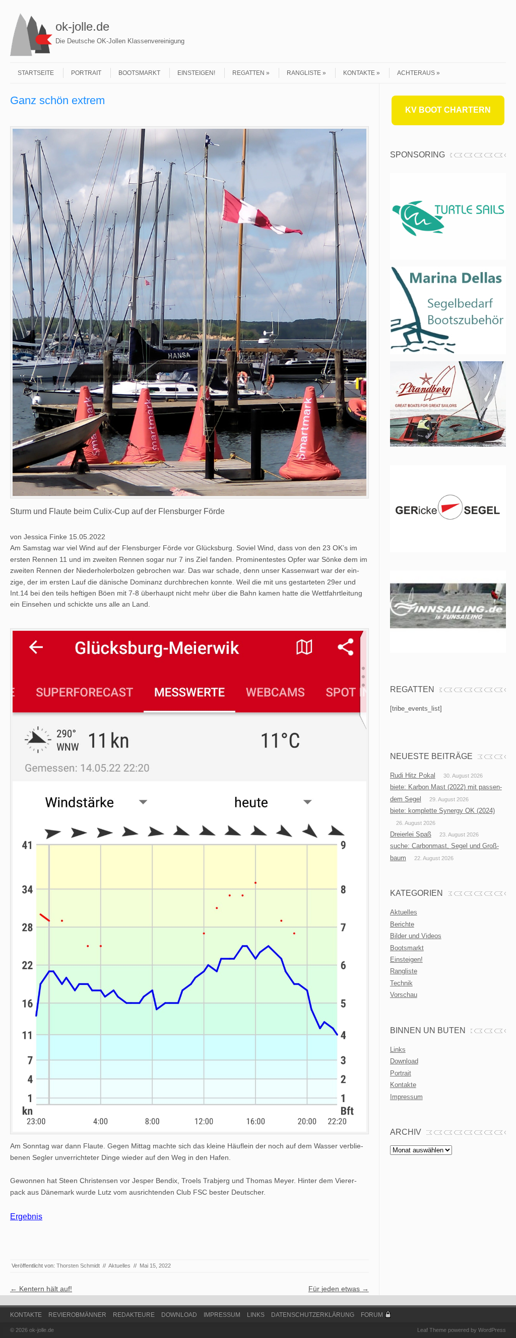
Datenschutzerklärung (312, 1314)
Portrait (86, 72)
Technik (401, 983)
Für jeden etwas (338, 1289)
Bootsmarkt (139, 72)
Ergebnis (26, 1216)
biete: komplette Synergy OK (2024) (442, 810)
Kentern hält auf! (41, 1289)
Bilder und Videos (415, 936)
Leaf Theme (431, 1330)
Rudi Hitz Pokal (412, 775)
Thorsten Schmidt (78, 1266)
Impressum (406, 1097)
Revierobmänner (77, 1314)
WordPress (492, 1330)
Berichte (402, 924)
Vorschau (403, 994)
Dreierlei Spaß (410, 834)
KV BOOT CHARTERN (448, 110)
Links (398, 1049)
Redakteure (134, 1314)
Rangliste (304, 72)
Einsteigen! (196, 72)
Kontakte (359, 72)
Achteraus (416, 72)
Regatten (248, 72)
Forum (372, 1314)
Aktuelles (119, 1266)
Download (404, 1061)
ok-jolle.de (82, 26)
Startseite (36, 72)
